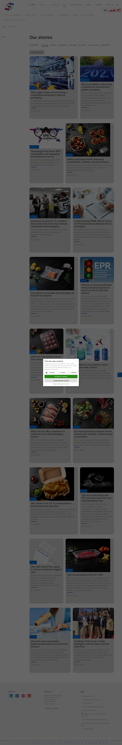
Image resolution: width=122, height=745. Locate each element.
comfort (62, 372)
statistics (74, 372)
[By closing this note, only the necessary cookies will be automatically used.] (77, 361)
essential (52, 372)
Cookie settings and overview (61, 384)
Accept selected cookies (61, 380)
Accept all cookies (61, 376)
